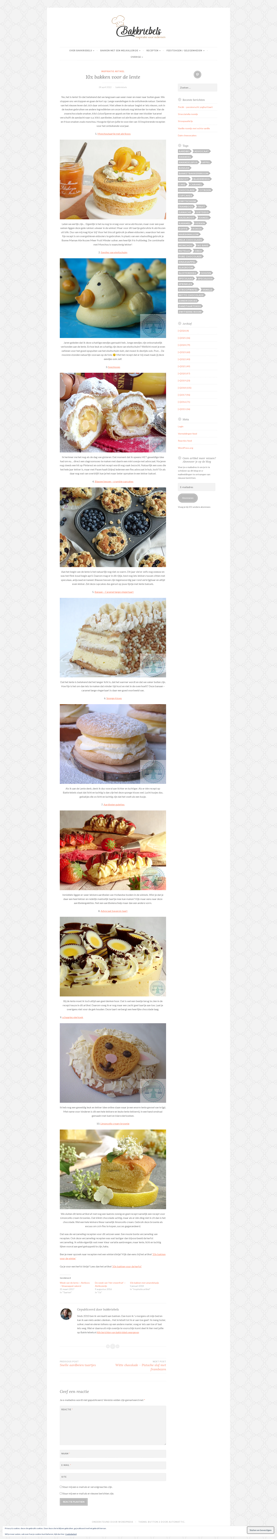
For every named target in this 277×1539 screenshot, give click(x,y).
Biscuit (184, 179)
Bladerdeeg (201, 179)
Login (180, 426)
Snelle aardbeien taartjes (78, 1363)
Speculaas (186, 278)
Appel (206, 162)
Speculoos (205, 278)
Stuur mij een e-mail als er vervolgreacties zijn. (87, 1486)
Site (64, 1477)
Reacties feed (185, 440)
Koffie (183, 228)
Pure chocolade (190, 256)
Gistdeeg (202, 212)
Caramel (196, 184)
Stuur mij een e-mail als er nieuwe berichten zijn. (88, 1493)
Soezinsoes (114, 366)
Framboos (186, 206)
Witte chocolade (191, 295)
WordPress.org (185, 448)
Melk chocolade (190, 239)
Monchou (186, 245)
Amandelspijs (188, 162)
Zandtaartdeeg (190, 306)
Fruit (201, 206)
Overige (136, 57)
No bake (203, 245)
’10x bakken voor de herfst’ (127, 1266)
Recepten (152, 50)
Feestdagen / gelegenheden (184, 50)
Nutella (184, 250)
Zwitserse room (190, 311)
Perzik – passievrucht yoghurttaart (195, 107)
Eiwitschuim (187, 201)
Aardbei (184, 151)
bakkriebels (121, 87)
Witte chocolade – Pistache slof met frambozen (140, 1365)
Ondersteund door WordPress (112, 1522)
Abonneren (187, 498)
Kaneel (204, 217)
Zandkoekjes (188, 300)
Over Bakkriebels (80, 50)
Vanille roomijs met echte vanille (194, 128)
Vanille (207, 289)
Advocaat (201, 151)
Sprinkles (185, 284)
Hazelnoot (186, 217)
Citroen (205, 190)
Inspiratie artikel (113, 71)
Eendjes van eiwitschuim (114, 252)
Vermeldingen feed (187, 433)
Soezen (206, 273)
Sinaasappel (187, 262)
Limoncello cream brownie (114, 1123)
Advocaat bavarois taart (114, 910)
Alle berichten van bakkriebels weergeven (118, 1332)
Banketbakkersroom (193, 173)
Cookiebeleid (71, 1534)
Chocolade (187, 190)
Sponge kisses (114, 698)
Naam (65, 1453)
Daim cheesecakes (187, 135)
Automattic (177, 1522)
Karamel (185, 223)
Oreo (198, 250)
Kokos (197, 228)
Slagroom (186, 267)
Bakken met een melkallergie (119, 50)
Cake (182, 184)
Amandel (185, 157)
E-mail (66, 1465)
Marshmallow (189, 234)
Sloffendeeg (187, 273)
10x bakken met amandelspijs (144, 1282)
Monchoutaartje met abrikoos (114, 133)
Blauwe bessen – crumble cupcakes (114, 481)
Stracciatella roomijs (188, 114)
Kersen (200, 223)
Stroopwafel (188, 289)
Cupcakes (185, 195)
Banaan (184, 168)
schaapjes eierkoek (72, 1017)
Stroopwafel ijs (185, 121)
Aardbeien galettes (114, 804)
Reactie (67, 1409)
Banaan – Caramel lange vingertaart (114, 591)
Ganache (185, 212)
